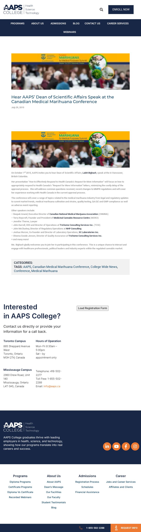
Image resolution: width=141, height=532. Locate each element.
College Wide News (104, 267)
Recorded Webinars (20, 497)
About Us (37, 23)
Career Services (118, 23)
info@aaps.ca (52, 386)
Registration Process (87, 481)
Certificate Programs (20, 486)
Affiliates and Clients (121, 486)
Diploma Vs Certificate (20, 492)
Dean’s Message (53, 486)
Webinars (69, 31)
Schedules (87, 486)
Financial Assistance (87, 492)
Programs (17, 23)
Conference (22, 271)
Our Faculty (53, 497)
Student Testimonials (54, 502)
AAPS (27, 267)
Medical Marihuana (44, 271)
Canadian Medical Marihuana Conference (60, 267)
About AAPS (54, 481)
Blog (76, 23)
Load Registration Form (92, 308)
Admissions (58, 23)
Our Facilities (53, 492)
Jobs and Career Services (121, 481)
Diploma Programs (20, 481)
